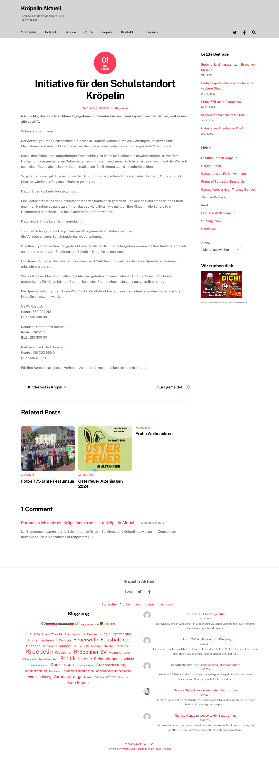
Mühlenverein (29, 659)
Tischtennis (54, 671)
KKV (86, 646)
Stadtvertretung (110, 665)
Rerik (205, 205)
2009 (28, 634)
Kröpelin (107, 32)
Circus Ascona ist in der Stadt (219, 665)
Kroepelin (39, 651)
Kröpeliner (63, 652)
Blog (103, 634)
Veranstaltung (39, 677)
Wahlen (99, 677)
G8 (125, 640)
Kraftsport (122, 646)
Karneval (66, 646)
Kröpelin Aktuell (137, 743)
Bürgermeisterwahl (42, 640)
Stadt (67, 665)
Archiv (206, 243)
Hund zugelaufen (214, 614)
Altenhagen (72, 634)
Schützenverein (39, 665)
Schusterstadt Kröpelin (218, 213)
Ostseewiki (209, 228)
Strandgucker (211, 221)
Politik (88, 32)
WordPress (129, 748)
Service (70, 32)
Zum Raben (78, 682)
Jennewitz (49, 646)
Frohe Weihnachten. (154, 433)
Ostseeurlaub (211, 166)
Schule (128, 659)
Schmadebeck (107, 658)
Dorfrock (50, 32)
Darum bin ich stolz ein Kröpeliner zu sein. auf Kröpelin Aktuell (78, 522)
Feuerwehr (86, 639)
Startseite (28, 32)
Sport (56, 664)
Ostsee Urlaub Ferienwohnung (223, 173)
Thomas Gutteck (96, 108)
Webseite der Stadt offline (219, 690)
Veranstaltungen (69, 676)
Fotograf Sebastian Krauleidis (223, 181)
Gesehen (33, 646)
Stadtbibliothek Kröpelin (219, 158)
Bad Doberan (89, 634)
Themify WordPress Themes (155, 748)
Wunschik (123, 677)
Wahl (90, 677)
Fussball (110, 639)
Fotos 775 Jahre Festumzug (47, 481)
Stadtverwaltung (36, 670)
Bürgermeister (120, 634)
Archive (124, 604)
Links (137, 604)
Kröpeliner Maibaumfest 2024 (223, 115)
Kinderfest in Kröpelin (47, 387)
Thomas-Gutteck (213, 197)
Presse (85, 658)
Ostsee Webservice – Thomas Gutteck (228, 189)
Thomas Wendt (184, 715)
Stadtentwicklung (83, 665)
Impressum (149, 32)
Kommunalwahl (102, 646)
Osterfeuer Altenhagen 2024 (222, 128)
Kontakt (127, 32)
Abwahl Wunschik (52, 634)
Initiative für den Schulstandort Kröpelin (105, 89)
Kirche (78, 646)
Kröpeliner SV (90, 651)
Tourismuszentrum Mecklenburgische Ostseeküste (96, 670)
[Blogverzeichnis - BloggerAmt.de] (87, 624)
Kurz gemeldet (169, 387)
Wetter (111, 677)
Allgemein (121, 108)
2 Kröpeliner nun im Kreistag (211, 639)
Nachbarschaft (48, 659)
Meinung (115, 652)
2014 (37, 634)
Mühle (127, 652)
